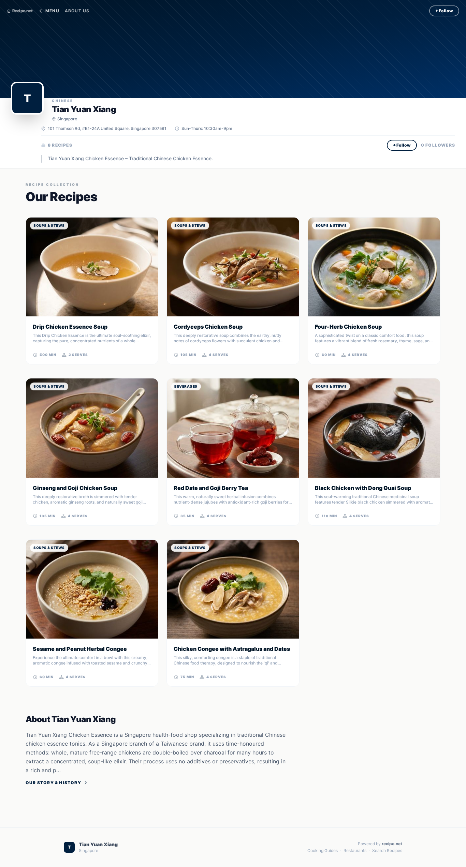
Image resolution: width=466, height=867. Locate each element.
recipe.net (392, 843)
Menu (52, 10)
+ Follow (444, 10)
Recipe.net (22, 10)
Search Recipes (387, 850)
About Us (77, 10)
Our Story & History (53, 782)
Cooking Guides (322, 850)
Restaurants (355, 850)
